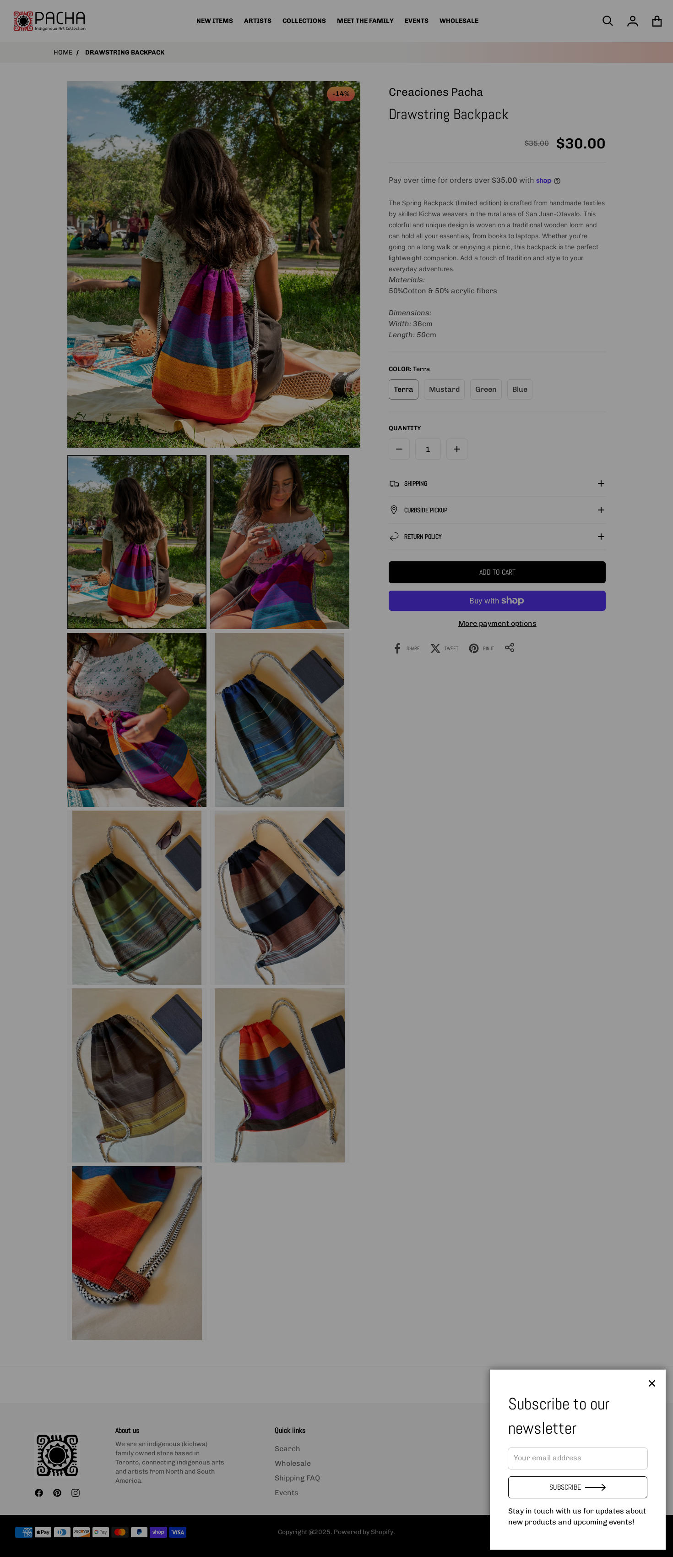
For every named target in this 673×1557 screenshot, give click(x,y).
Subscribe (565, 1487)
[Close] (652, 1383)
